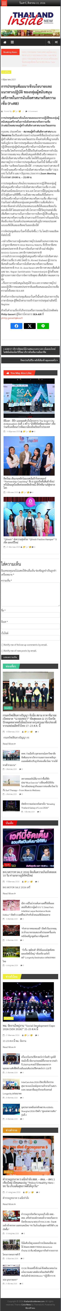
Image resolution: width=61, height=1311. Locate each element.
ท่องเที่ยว (8, 698)
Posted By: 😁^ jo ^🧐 (12, 101)
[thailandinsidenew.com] (5, 42)
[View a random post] (56, 42)
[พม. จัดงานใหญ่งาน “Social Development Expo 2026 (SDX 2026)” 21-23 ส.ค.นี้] (28, 991)
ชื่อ (3, 600)
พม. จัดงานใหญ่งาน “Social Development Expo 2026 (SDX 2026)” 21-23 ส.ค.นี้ (29, 1017)
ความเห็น (6, 570)
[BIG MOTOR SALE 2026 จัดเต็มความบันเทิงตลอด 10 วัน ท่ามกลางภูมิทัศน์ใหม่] (28, 837)
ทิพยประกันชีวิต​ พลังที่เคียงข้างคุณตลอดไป (38, 350)
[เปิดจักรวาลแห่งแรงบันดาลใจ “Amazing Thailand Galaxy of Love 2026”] (11, 795)
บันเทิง (7, 855)
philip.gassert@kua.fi (12, 307)
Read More (8, 733)
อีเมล (4, 611)
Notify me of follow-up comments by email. (26, 634)
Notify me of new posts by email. (20, 640)
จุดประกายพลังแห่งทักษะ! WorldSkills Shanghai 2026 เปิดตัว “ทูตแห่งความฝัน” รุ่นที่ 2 (39, 1101)
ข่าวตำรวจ (8, 1162)
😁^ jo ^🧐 (27, 422)
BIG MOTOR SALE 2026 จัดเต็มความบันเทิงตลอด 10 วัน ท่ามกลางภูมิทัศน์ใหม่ (29, 863)
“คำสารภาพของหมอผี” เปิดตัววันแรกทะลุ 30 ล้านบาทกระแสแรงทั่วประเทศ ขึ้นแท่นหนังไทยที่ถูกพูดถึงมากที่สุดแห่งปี (38, 922)
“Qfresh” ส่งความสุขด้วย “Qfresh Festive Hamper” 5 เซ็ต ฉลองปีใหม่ (30, 531)
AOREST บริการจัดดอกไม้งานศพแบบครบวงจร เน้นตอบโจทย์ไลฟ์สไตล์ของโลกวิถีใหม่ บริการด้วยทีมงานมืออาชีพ (29, 340)
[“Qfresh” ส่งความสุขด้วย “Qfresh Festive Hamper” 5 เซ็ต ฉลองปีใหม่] (29, 506)
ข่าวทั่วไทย (6, 62)
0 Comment (32, 101)
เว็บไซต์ (4, 623)
